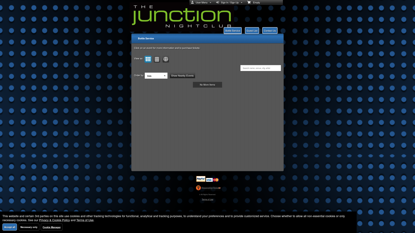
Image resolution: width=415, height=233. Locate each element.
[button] (148, 59)
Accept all (9, 227)
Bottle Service (232, 30)
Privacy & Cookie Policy (54, 220)
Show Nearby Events (182, 75)
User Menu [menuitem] (201, 2)
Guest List (252, 30)
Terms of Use (207, 199)
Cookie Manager (52, 227)
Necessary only (28, 227)
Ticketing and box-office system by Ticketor (208, 188)
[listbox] (156, 76)
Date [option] (149, 75)
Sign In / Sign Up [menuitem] (229, 2)
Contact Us (270, 30)
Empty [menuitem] (255, 2)
